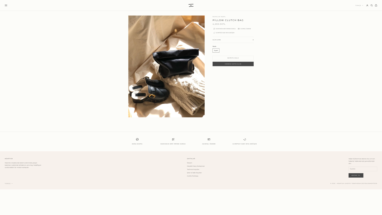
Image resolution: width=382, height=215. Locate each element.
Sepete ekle (233, 58)
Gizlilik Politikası (192, 176)
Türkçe (358, 5)
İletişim (189, 163)
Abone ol (356, 175)
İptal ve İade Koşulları (194, 173)
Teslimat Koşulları (193, 169)
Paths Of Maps (219, 16)
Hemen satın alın (233, 64)
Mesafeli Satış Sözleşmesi (196, 166)
